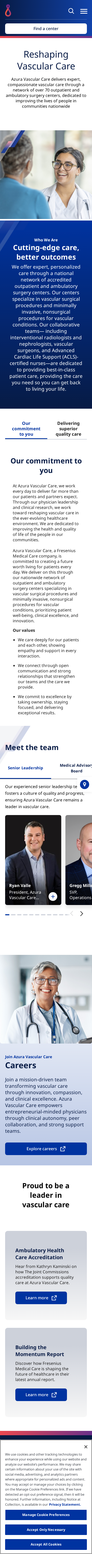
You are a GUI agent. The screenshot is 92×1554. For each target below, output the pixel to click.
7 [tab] (43, 915)
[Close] (85, 1446)
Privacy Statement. (65, 1504)
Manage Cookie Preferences (46, 1514)
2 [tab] (13, 915)
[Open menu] (84, 11)
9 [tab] (55, 915)
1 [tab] (7, 915)
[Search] (72, 10)
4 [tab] (25, 915)
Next (82, 913)
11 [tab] (67, 915)
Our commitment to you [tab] (26, 428)
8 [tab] (49, 915)
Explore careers (42, 1148)
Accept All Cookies (46, 1544)
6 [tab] (37, 915)
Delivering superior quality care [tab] (68, 428)
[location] (84, 784)
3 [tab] (19, 915)
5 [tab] (31, 915)
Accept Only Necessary (46, 1529)
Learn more (37, 1298)
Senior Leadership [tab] (25, 767)
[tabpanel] (46, 587)
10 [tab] (61, 915)
